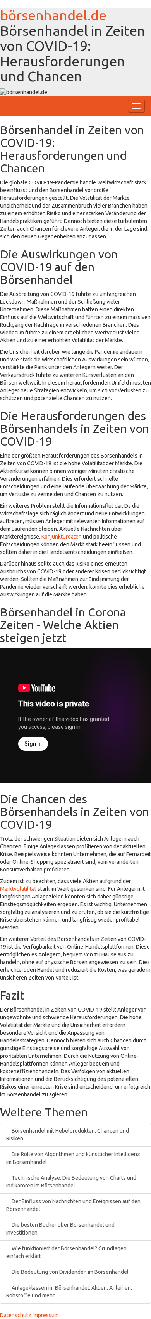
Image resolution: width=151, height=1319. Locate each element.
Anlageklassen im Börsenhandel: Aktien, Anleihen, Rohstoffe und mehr (69, 1292)
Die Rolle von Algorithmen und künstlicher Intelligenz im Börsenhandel (73, 1158)
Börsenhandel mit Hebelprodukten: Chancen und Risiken (67, 1135)
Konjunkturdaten (61, 537)
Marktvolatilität (18, 889)
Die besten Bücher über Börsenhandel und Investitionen (60, 1229)
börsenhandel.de (53, 15)
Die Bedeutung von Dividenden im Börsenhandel (69, 1272)
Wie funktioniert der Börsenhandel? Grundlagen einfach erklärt (66, 1252)
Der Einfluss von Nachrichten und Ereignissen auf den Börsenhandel (73, 1205)
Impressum (46, 1315)
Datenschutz (15, 1315)
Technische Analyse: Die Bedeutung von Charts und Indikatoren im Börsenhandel (71, 1182)
